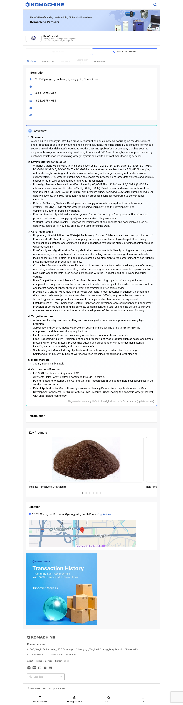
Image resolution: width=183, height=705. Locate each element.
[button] (173, 674)
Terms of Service (44, 661)
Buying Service (74, 701)
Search (108, 701)
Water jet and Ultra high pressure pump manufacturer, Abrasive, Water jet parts (59, 40)
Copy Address (104, 514)
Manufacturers (40, 701)
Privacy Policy (62, 661)
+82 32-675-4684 (45, 93)
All (143, 701)
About (30, 661)
